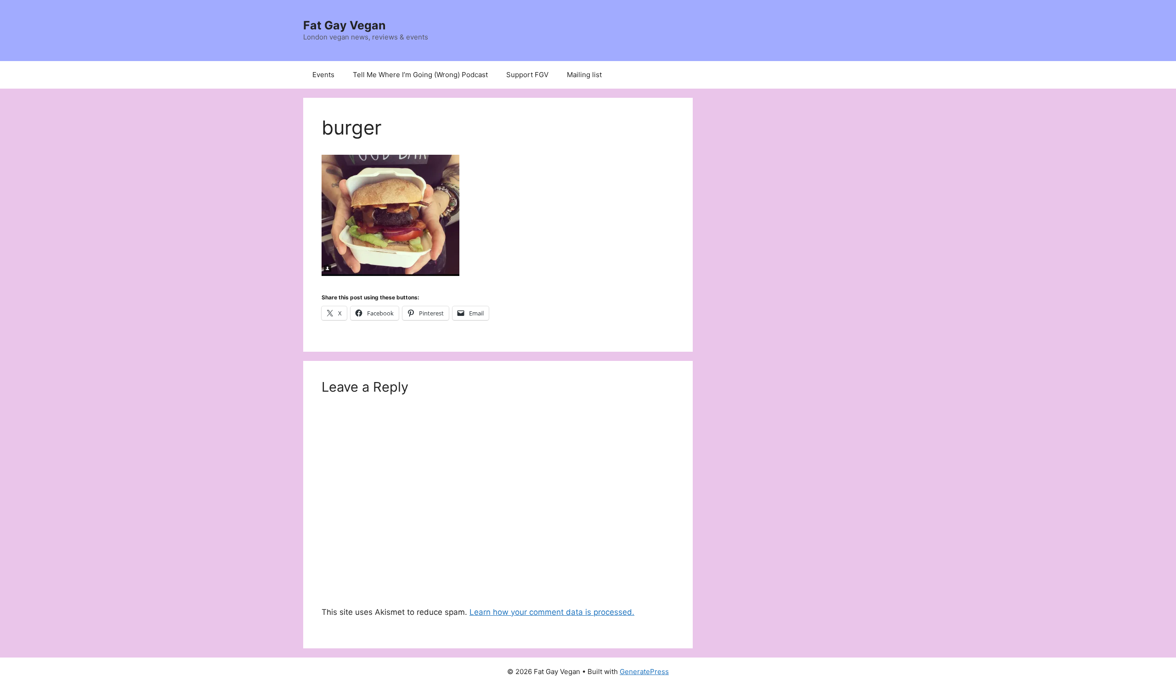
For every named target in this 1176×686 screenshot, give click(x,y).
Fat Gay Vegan (344, 25)
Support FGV (527, 74)
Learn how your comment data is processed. (551, 612)
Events (323, 74)
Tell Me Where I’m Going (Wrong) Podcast (420, 74)
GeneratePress (644, 671)
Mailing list (584, 74)
